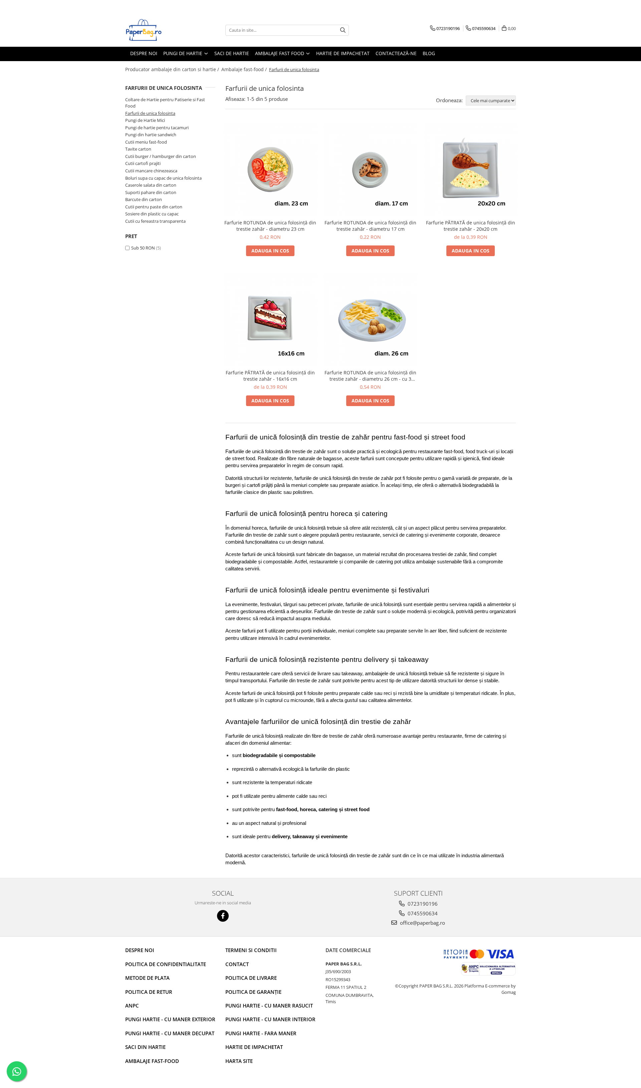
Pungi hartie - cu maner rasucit (269, 1005)
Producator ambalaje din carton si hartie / (172, 69)
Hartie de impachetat (254, 1047)
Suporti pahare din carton (150, 192)
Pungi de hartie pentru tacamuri (157, 128)
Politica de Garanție (253, 991)
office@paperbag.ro (422, 922)
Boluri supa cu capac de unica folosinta (163, 178)
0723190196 (422, 903)
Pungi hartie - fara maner (260, 1033)
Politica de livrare (251, 977)
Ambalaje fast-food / (244, 69)
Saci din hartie (145, 1047)
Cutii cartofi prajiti (143, 163)
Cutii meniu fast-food (146, 142)
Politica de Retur (148, 991)
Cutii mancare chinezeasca (151, 171)
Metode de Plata (147, 977)
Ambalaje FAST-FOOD (152, 1061)
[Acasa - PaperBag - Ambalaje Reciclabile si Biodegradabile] (158, 30)
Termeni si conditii (251, 950)
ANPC (132, 1005)
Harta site (239, 1061)
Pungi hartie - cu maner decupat (169, 1033)
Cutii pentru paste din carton (153, 207)
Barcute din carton (143, 199)
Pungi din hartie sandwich (150, 135)
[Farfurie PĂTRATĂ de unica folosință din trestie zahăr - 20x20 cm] (470, 169)
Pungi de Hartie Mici (145, 120)
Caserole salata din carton (150, 185)
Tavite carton (138, 149)
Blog (429, 53)
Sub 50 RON (143, 248)
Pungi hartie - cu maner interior (270, 1019)
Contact (237, 964)
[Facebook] (223, 916)
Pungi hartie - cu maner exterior (170, 1019)
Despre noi (139, 950)
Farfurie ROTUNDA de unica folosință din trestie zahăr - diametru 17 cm (370, 225)
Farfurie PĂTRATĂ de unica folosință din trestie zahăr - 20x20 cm (470, 225)
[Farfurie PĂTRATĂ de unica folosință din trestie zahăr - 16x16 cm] (270, 319)
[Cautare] (343, 30)
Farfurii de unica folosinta (150, 113)
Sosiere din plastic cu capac (152, 214)
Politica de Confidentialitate (165, 964)
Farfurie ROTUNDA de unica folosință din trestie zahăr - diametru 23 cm (270, 225)
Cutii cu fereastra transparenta (155, 221)
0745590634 (422, 913)
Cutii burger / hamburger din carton (160, 156)
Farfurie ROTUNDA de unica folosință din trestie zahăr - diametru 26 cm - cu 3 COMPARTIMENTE (370, 375)
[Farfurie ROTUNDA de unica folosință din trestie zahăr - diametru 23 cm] (270, 169)
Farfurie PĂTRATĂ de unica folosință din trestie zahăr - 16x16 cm (270, 375)
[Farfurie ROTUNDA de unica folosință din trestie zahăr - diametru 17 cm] (370, 169)
